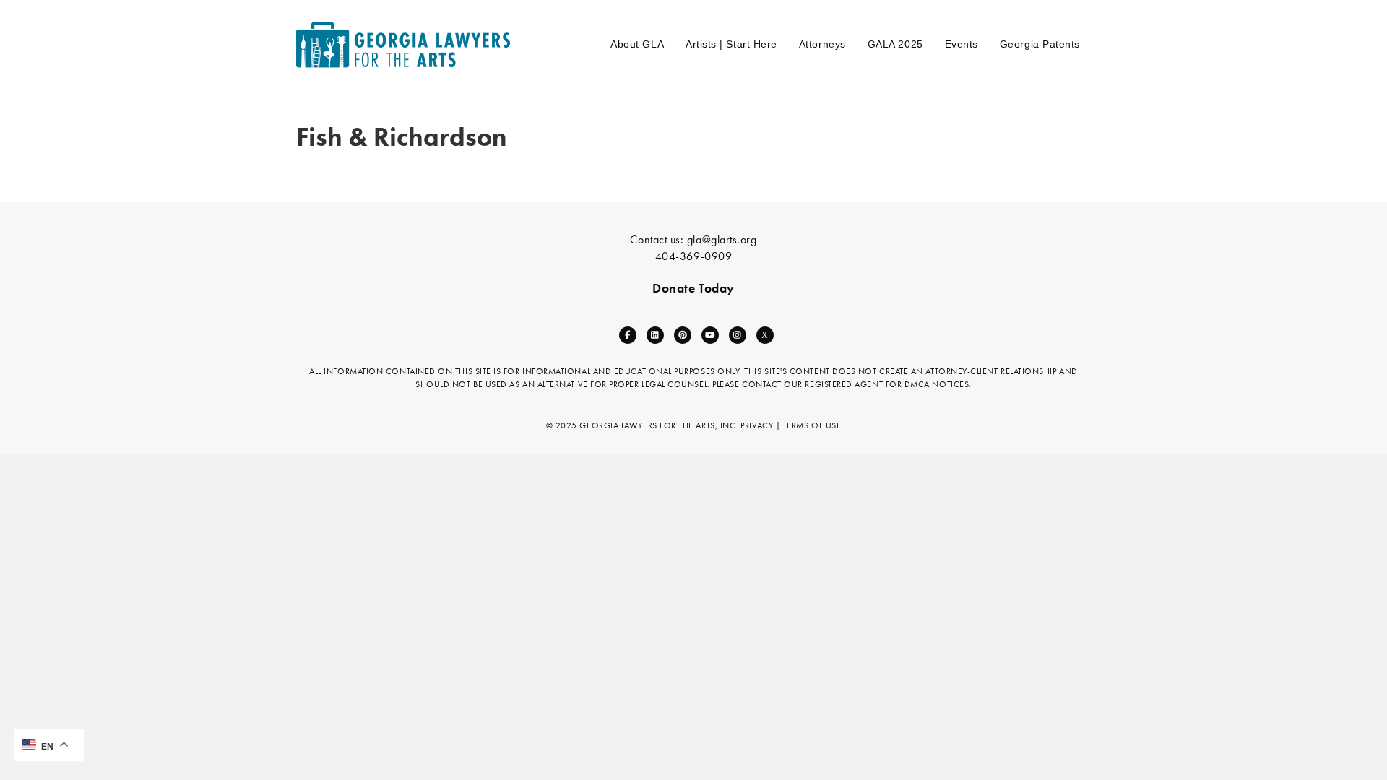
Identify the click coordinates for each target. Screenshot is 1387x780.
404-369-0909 (693, 256)
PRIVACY (756, 425)
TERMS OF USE (812, 425)
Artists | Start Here (731, 44)
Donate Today (693, 288)
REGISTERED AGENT (844, 384)
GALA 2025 (895, 44)
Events (961, 44)
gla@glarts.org (722, 239)
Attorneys (822, 44)
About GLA (637, 44)
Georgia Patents (1040, 44)
